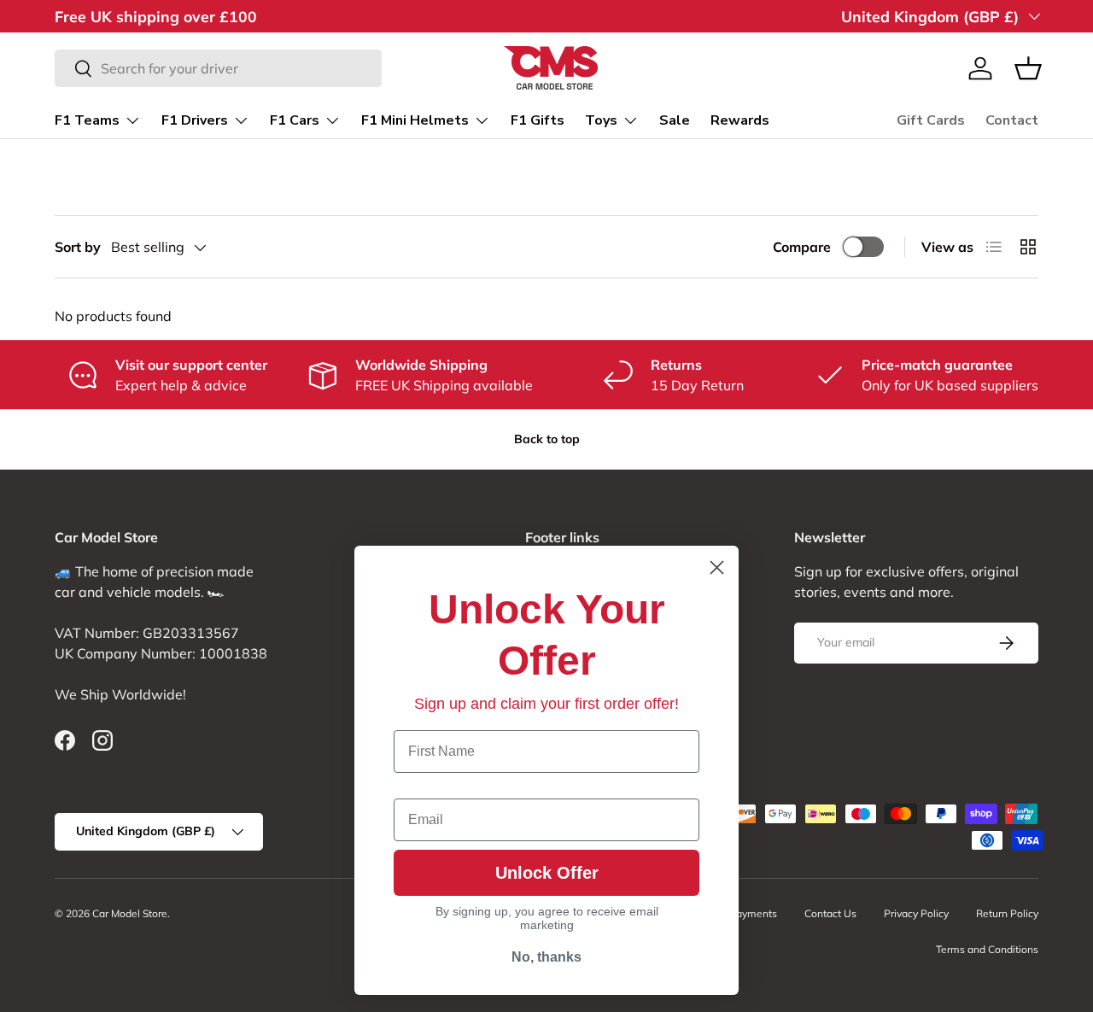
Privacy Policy (916, 913)
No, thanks (546, 957)
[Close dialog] (717, 567)
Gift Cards (931, 120)
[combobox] (218, 68)
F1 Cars (294, 120)
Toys (601, 120)
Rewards (739, 120)
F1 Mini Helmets (415, 120)
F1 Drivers (194, 120)
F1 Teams (87, 120)
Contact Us (830, 913)
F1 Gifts (537, 120)
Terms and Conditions (987, 949)
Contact (1011, 120)
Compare (802, 246)
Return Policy (1007, 913)
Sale (674, 120)
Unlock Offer (547, 872)
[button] (1028, 68)
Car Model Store (129, 913)
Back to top (547, 439)
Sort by (78, 246)
